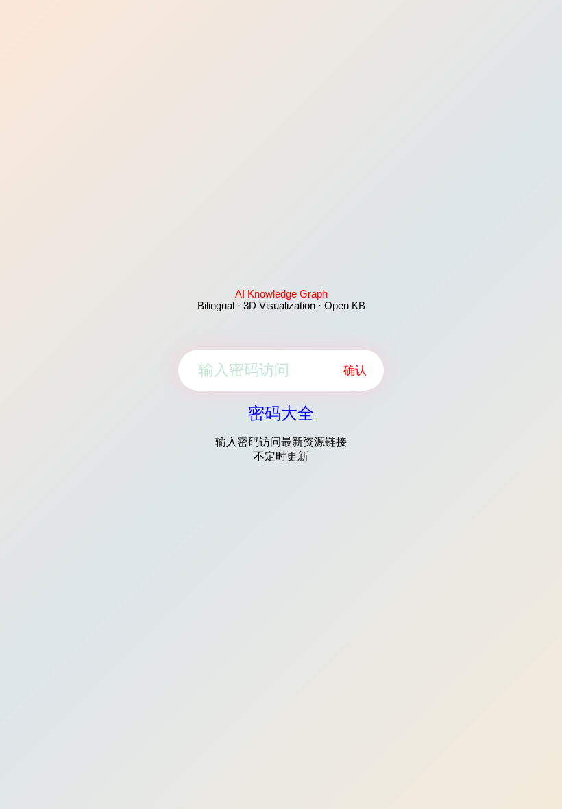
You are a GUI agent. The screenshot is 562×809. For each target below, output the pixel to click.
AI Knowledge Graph (281, 294)
